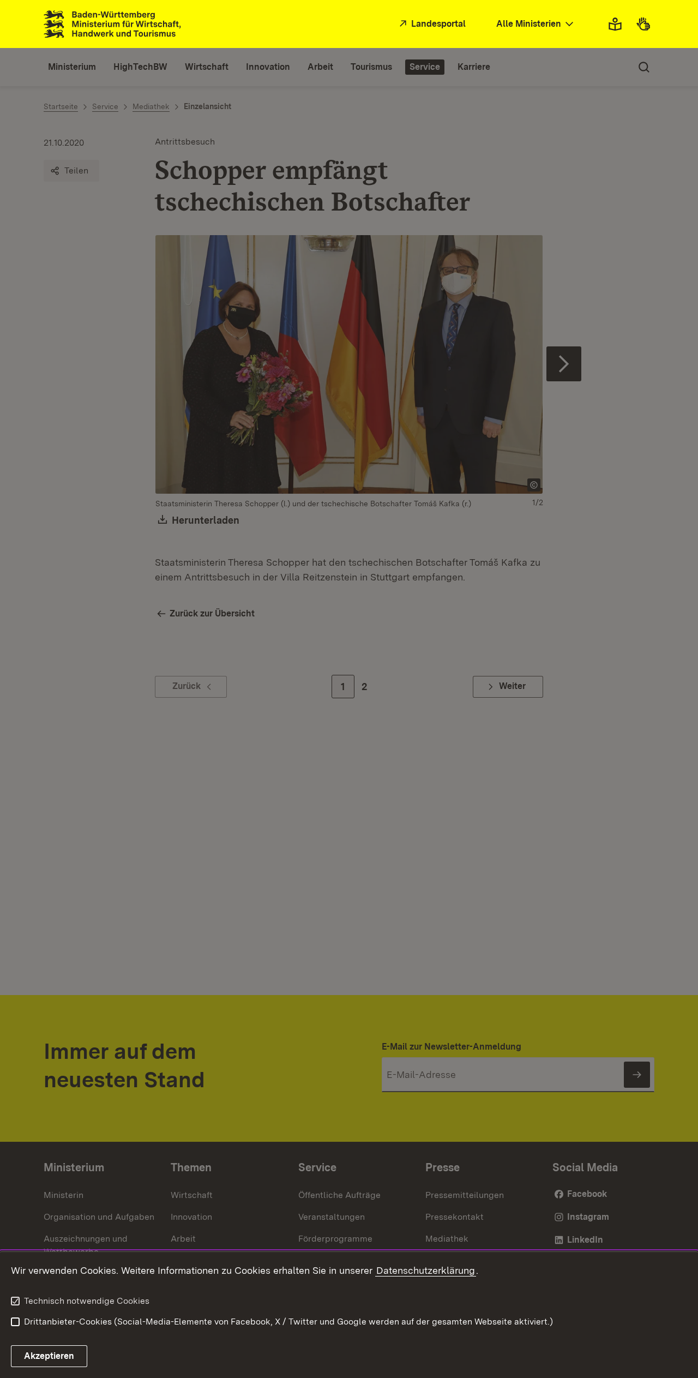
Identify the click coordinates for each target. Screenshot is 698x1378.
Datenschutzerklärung (425, 1270)
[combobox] (536, 24)
